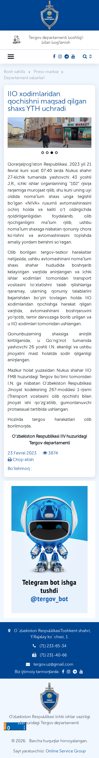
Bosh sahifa (15, 71)
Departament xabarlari (24, 77)
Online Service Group (66, 751)
